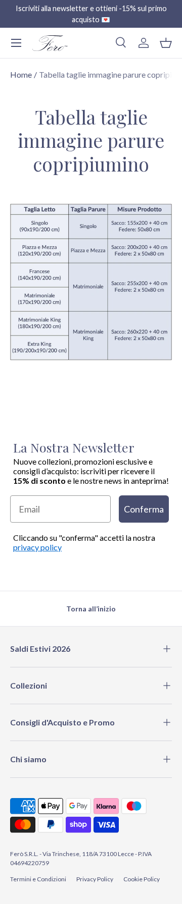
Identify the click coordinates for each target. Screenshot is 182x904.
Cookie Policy (141, 879)
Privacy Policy (94, 879)
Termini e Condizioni (38, 879)
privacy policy (37, 547)
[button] (166, 43)
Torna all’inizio (91, 608)
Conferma (144, 509)
